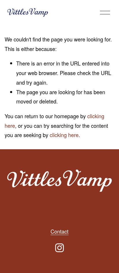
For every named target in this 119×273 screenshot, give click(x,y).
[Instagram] (59, 247)
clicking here (64, 135)
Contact (59, 231)
